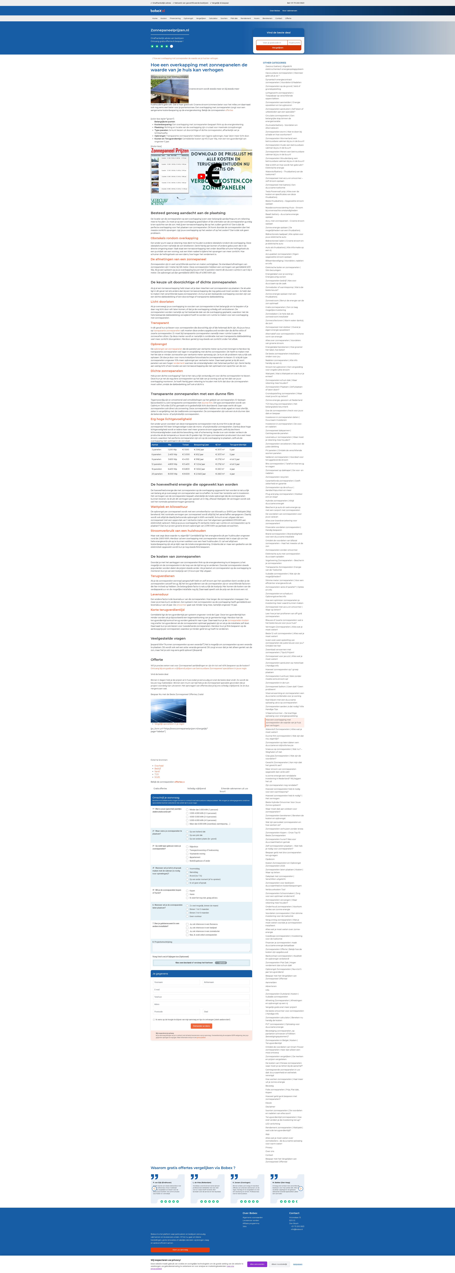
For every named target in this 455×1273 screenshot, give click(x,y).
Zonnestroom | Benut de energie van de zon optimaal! (285, 302)
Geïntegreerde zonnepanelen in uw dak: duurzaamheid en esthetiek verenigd (283, 1073)
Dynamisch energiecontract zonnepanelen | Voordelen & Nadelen (283, 81)
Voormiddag (195, 869)
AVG (289, 1253)
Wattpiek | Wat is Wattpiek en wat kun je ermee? (285, 375)
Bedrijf (158, 768)
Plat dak (234, 18)
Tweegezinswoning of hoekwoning (204, 850)
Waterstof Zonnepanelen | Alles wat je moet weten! (284, 730)
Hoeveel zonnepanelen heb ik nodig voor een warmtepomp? (283, 790)
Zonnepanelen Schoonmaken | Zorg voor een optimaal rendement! (283, 894)
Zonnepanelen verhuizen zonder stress (284, 829)
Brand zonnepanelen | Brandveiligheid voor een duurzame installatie (284, 535)
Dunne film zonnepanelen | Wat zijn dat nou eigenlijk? (285, 737)
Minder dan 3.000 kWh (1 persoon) (204, 810)
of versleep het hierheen (194, 963)
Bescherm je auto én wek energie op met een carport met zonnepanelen (283, 508)
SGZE (157, 777)
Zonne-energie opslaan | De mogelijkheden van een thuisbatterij (283, 229)
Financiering (175, 18)
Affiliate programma (251, 1223)
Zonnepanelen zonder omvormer (282, 550)
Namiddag (194, 872)
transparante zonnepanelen (167, 330)
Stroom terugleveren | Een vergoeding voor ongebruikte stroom (284, 368)
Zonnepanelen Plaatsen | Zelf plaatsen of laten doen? (284, 388)
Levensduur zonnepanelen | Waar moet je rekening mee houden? (285, 438)
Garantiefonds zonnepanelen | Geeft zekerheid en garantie (283, 482)
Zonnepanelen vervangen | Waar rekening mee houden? (281, 901)
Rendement (246, 18)
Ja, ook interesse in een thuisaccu (204, 924)
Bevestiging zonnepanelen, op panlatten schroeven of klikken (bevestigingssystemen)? (280, 1034)
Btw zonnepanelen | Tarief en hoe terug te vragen (285, 465)
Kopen (192, 891)
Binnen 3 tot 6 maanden (199, 913)
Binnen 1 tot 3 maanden (199, 909)
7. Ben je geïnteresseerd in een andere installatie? (165, 924)
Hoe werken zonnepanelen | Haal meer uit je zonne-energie (284, 1080)
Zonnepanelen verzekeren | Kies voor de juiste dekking (285, 445)
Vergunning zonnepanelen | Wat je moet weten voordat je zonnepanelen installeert (284, 923)
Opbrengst (188, 18)
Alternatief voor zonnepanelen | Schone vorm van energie (285, 335)
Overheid (159, 766)
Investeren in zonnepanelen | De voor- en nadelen (284, 425)
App (267, 1134)
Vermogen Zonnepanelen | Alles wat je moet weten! (284, 628)
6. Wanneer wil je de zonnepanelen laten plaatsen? (167, 906)
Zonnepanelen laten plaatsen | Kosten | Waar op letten (284, 871)
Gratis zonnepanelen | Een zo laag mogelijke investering (282, 308)
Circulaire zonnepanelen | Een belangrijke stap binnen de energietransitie (280, 118)
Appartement (195, 857)
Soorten (224, 18)
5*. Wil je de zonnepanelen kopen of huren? (166, 891)
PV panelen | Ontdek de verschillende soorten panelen (284, 451)
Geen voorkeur (196, 916)
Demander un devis (201, 1026)
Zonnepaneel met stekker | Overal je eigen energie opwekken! (283, 328)
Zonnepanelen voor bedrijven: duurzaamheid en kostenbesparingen (284, 884)
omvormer (181, 605)
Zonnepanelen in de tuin (277, 683)
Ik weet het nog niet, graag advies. (204, 898)
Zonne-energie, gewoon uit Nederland (284, 400)
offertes (229, 110)
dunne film (207, 403)
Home (154, 18)
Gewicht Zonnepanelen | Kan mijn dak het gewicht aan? (284, 763)
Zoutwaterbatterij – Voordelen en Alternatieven (282, 126)
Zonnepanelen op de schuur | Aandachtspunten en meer (280, 488)
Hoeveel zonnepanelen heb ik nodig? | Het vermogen (284, 797)
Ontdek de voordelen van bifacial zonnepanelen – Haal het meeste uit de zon (284, 543)
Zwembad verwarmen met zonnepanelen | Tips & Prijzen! (280, 651)
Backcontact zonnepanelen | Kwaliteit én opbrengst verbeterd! (284, 957)
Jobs (244, 1226)
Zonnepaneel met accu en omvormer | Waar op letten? (284, 608)
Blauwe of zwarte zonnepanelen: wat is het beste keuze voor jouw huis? (284, 621)
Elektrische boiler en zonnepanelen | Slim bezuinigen (283, 268)
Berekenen (267, 18)
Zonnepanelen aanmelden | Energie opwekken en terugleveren (283, 103)
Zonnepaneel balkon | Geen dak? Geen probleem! (284, 688)
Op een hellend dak (197, 832)
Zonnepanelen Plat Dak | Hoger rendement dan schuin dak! (281, 964)
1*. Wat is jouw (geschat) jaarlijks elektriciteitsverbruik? (167, 810)
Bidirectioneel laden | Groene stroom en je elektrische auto (285, 242)
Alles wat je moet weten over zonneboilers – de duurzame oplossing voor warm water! (284, 1141)
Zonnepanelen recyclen (277, 477)
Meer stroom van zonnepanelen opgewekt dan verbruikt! (281, 770)
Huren (256, 18)
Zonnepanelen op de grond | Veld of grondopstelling (283, 87)
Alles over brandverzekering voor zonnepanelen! (281, 522)
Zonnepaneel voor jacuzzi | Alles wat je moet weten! (284, 657)
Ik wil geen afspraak (198, 883)
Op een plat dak (196, 835)
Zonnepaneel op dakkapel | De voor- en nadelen (284, 471)
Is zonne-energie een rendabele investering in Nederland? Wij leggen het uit (283, 779)
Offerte (288, 18)
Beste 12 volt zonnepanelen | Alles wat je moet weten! (285, 634)
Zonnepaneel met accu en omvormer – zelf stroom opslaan (284, 179)
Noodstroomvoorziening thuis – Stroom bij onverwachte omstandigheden (284, 209)
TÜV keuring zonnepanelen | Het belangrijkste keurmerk (281, 405)
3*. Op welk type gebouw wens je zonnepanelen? (166, 847)
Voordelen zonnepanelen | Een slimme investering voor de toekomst (284, 914)
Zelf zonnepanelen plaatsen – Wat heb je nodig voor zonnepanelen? (284, 847)
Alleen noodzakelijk (279, 1264)
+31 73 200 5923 (297, 1226)
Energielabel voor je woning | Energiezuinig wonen (279, 275)
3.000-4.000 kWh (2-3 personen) (203, 813)
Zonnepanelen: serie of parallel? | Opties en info (285, 588)
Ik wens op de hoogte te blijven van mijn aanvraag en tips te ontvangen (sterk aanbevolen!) (193, 1019)
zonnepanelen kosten (238, 620)
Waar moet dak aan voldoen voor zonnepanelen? (281, 810)
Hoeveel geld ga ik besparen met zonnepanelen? (281, 1097)
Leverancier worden (251, 1220)
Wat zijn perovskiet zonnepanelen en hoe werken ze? (283, 823)
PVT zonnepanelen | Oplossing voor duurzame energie (283, 1025)
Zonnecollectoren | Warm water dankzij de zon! (284, 321)
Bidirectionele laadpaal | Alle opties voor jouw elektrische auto (284, 235)
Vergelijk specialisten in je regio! (169, 724)
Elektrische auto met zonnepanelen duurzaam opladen (283, 555)
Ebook (269, 1103)
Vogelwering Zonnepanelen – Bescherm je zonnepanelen (285, 561)
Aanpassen (297, 1264)
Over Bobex (275, 11)
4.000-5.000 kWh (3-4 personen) (203, 817)
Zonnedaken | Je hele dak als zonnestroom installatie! (279, 315)
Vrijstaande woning (197, 854)
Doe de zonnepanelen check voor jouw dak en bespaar (284, 412)
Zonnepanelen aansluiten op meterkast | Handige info (284, 664)
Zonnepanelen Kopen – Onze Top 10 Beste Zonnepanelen (283, 834)
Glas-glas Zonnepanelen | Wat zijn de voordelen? (283, 757)
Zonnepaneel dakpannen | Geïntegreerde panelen (278, 431)
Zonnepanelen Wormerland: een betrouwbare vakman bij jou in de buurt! (285, 139)
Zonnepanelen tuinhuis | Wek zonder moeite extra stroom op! (283, 677)
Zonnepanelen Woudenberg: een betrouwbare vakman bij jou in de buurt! (285, 159)
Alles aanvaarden (257, 1264)
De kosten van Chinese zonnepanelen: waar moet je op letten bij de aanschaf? (284, 1064)
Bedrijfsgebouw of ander (200, 861)
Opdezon (270, 859)
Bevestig (270, 1086)
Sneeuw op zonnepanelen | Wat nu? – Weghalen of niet (284, 750)
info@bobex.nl (297, 1229)
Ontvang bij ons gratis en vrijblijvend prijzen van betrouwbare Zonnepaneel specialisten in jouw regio (199, 668)
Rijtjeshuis (194, 847)
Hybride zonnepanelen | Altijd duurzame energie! (280, 502)
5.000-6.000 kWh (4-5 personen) (203, 820)
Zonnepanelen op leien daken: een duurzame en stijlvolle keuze (282, 744)
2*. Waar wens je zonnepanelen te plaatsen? (167, 832)
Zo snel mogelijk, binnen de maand (204, 906)
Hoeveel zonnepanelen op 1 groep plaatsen (282, 670)
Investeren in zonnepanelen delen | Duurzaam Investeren (283, 418)
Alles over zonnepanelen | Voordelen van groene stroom (283, 341)
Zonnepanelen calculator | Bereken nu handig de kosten (284, 1019)
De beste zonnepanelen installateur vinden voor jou (283, 355)
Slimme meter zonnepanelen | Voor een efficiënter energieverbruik (285, 581)
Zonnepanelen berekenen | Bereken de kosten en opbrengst (285, 817)
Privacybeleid (298, 1253)
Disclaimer (270, 1107)
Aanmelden (271, 982)
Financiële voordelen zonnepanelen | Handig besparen (283, 528)
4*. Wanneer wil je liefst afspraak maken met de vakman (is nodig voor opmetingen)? (166, 871)
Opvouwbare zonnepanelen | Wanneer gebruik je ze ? (284, 74)
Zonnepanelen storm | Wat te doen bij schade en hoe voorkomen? (284, 133)
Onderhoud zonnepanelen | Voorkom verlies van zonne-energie (284, 908)
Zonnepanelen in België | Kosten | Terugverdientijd (282, 1041)
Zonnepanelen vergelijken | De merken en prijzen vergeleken (284, 1057)
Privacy (269, 1147)
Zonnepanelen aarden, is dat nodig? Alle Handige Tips (285, 707)
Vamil (157, 771)
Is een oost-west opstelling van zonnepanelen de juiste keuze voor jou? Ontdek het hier (285, 643)
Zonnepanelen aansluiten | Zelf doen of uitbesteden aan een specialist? (284, 110)
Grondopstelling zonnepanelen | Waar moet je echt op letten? (284, 395)
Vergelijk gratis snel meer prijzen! (281, 1007)
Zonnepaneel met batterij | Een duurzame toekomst (281, 186)
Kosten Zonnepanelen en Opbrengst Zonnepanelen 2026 (283, 864)
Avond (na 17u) (196, 876)
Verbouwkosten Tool (275, 889)
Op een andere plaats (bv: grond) (203, 839)
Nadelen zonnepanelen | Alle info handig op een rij (281, 361)
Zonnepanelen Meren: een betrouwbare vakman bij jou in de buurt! (285, 153)
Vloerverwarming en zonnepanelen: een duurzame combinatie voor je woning (285, 694)
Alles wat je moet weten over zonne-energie (283, 930)
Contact (278, 18)
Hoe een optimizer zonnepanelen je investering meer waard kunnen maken (284, 601)
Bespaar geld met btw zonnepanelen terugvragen (283, 854)
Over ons (270, 1151)
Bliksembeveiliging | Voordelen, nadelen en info (285, 262)
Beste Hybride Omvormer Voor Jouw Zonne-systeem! (283, 803)
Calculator (213, 18)
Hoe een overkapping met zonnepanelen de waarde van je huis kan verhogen (283, 723)
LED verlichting (273, 1124)
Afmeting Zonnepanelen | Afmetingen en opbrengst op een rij (284, 1001)
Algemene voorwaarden (253, 1217)
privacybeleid (201, 1037)
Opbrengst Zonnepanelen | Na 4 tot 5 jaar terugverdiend (283, 970)
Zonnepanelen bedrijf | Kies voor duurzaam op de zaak (281, 282)
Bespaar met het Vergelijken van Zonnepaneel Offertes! (281, 977)
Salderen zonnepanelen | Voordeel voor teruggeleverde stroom (285, 458)
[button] (154, 1188)
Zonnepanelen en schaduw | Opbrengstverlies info (279, 595)
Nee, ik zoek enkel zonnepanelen (203, 935)
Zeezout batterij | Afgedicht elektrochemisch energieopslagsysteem (284, 67)
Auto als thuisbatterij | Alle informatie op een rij (285, 248)
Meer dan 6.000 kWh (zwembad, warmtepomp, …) (210, 824)
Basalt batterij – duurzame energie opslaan (282, 215)
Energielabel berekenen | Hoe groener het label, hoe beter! (284, 348)
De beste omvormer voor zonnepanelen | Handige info (285, 1012)
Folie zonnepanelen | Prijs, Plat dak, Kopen (282, 1091)
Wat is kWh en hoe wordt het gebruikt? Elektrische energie (284, 166)
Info (267, 990)
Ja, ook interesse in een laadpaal (203, 928)
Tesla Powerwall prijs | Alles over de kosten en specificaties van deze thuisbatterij (282, 194)
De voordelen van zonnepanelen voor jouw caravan (284, 515)
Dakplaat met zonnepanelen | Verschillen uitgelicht (280, 877)
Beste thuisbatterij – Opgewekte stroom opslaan (285, 202)
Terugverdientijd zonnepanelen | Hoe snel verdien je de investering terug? (284, 1118)
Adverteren (271, 986)
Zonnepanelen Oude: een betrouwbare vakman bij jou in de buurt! (285, 146)
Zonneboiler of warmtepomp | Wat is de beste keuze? (284, 288)
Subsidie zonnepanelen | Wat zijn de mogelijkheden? (283, 575)
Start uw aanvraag (180, 1236)
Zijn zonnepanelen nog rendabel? (282, 785)
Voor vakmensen (289, 11)
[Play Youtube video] (201, 176)
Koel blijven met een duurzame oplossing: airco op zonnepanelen (281, 701)
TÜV (157, 774)
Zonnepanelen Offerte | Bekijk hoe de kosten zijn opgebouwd (284, 950)
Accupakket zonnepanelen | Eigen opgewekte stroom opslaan (282, 255)
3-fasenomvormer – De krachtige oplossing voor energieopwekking (282, 714)
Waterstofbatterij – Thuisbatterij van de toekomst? (284, 173)
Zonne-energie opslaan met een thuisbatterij (281, 295)
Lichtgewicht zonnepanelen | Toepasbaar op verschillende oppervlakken (279, 96)
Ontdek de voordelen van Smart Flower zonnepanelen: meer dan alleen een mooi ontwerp (285, 1050)
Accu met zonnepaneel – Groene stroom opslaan (285, 222)
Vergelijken (201, 18)
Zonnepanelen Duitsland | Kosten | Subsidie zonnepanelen (282, 995)
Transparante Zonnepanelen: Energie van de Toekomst (283, 568)
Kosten (164, 18)
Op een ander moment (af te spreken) (205, 879)
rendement (178, 363)
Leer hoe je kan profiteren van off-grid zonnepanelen (284, 615)
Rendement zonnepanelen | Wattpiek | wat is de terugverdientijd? (284, 1129)
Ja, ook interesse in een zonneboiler (205, 931)
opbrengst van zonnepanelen (168, 349)
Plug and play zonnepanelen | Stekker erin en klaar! (284, 495)
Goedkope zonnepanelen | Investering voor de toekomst (284, 937)
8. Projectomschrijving (162, 942)
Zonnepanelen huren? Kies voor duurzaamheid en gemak (281, 840)
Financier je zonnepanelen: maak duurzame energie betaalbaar (281, 944)
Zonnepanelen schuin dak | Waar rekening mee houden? (281, 381)
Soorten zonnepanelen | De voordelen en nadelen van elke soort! (284, 1111)
